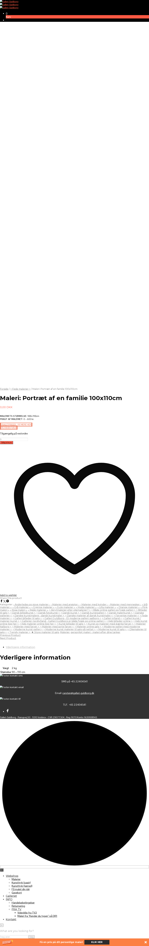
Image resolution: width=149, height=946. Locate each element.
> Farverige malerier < (126, 615)
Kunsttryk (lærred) (22, 886)
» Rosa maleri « (18, 610)
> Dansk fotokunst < (48, 612)
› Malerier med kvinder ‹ (94, 604)
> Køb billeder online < (119, 621)
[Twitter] (4, 601)
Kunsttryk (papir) (21, 882)
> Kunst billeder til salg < (71, 623)
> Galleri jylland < (112, 618)
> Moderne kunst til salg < (111, 629)
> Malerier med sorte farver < (57, 626)
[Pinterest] (7, 601)
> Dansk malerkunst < (119, 612)
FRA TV (16, 909)
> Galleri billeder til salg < (27, 618)
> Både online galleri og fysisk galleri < (113, 610)
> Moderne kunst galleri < (27, 629)
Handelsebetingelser (23, 902)
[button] (74, 942)
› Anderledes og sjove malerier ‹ (31, 604)
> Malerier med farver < (25, 626)
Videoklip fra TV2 (27, 912)
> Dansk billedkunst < (22, 612)
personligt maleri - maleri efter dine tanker (95, 632)
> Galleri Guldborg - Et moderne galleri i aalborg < (72, 618)
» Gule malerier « (65, 607)
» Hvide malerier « (86, 607)
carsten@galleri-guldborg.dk (78, 693)
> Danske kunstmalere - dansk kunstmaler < (38, 615)
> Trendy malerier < (19, 632)
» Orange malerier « (128, 607)
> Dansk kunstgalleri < (93, 612)
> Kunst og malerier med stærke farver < (109, 623)
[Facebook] (1, 601)
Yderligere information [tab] (20, 647)
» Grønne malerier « (42, 607)
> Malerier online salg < (88, 626)
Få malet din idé (21, 889)
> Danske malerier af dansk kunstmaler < (89, 615)
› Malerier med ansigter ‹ (65, 604)
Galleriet (11, 896)
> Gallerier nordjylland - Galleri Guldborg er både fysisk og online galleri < (62, 621)
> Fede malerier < (20, 389)
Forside (4, 389)
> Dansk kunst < (70, 612)
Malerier (65, 632)
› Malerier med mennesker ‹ (125, 604)
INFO (9, 899)
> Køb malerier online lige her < (38, 623)
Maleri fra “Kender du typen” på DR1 (37, 916)
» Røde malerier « (38, 610)
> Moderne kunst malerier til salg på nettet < (69, 629)
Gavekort (17, 892)
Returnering (18, 906)
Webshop (12, 876)
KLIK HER (96, 942)
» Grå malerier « (21, 607)
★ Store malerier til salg (45, 632)
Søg (31, 937)
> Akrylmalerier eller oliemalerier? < (69, 610)
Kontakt (11, 919)
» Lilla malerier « (106, 607)
